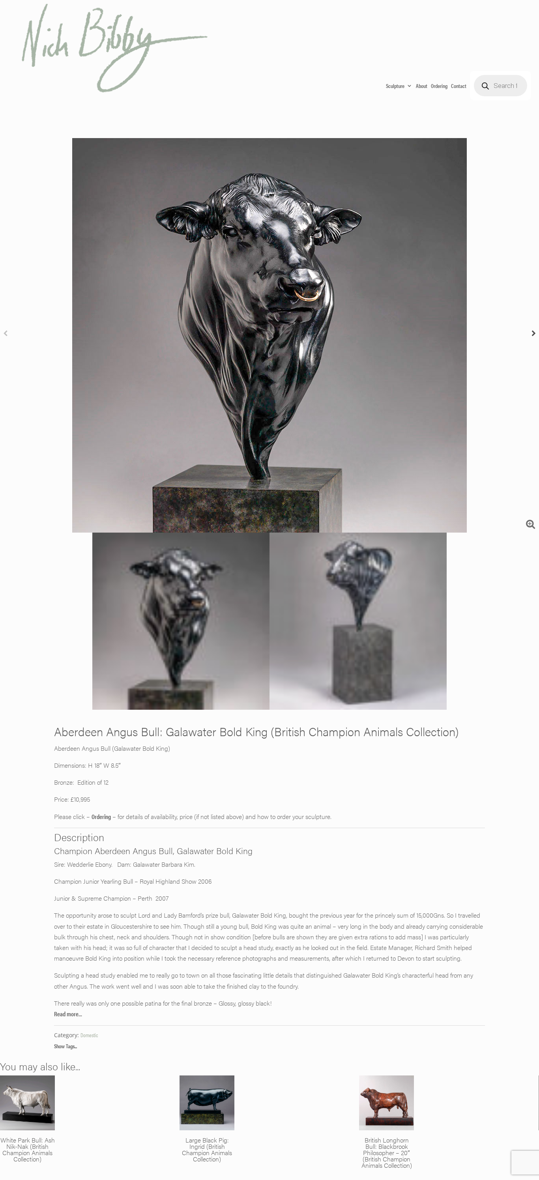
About (421, 85)
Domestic (89, 1035)
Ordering (439, 85)
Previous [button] (5, 335)
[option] (269, 335)
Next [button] (533, 335)
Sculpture (395, 85)
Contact (458, 85)
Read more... (68, 1013)
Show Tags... (65, 1046)
